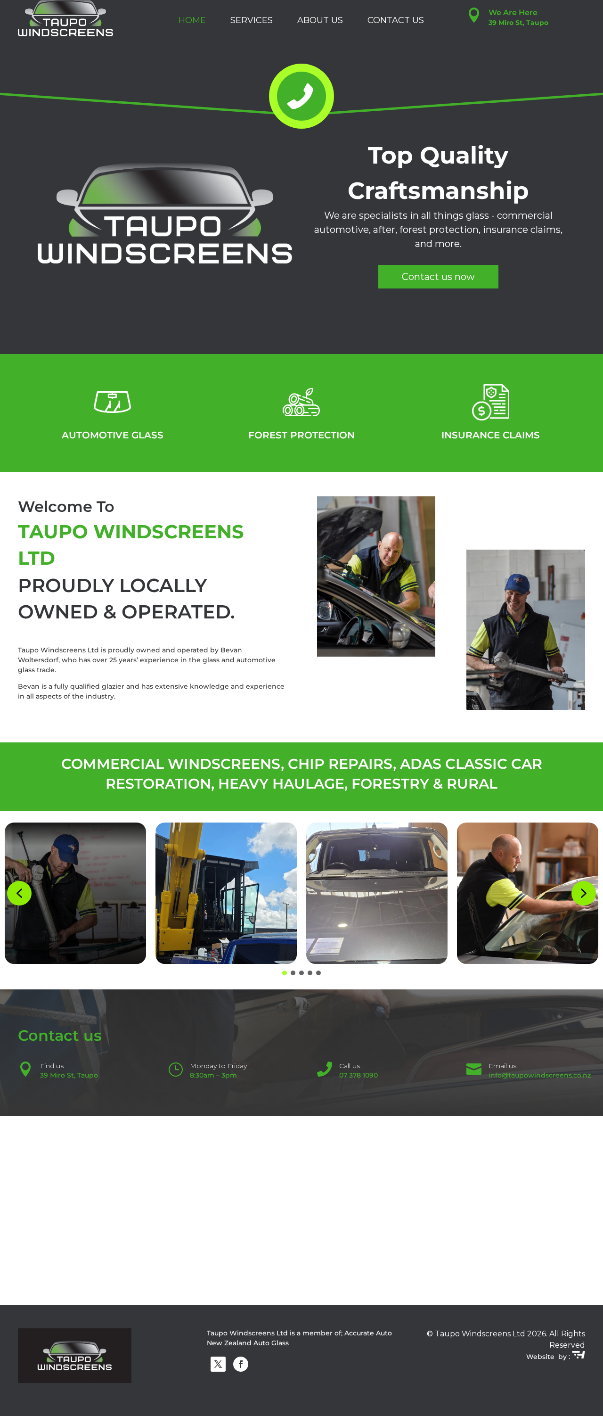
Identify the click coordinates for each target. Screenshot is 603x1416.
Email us (502, 1066)
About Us (320, 20)
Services (251, 20)
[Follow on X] (218, 1364)
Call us (349, 1066)
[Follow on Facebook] (240, 1364)
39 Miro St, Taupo (69, 1075)
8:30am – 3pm (213, 1075)
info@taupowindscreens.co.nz (540, 1075)
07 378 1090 (358, 1075)
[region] (301, 212)
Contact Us (395, 20)
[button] (19, 893)
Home (192, 20)
